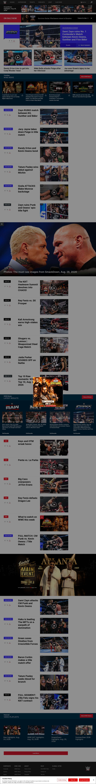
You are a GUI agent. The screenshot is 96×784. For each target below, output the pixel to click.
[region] (48, 780)
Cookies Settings (62, 780)
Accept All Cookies (84, 780)
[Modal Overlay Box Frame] (48, 392)
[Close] (93, 780)
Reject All (73, 780)
